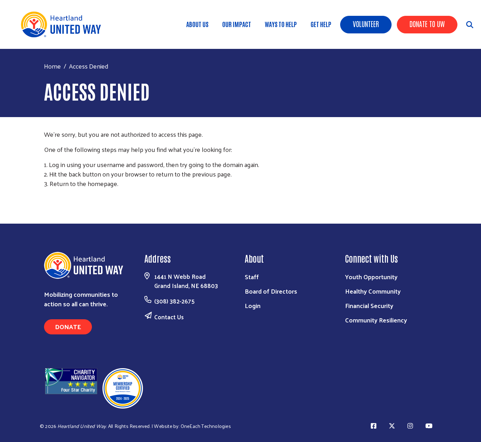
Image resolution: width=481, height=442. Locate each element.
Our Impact (236, 24)
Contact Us (169, 317)
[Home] (63, 24)
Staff (252, 276)
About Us (197, 24)
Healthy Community (373, 291)
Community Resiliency (376, 319)
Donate (68, 326)
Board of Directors (271, 291)
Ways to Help (281, 24)
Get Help (321, 24)
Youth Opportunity (371, 276)
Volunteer (366, 23)
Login (253, 305)
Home (52, 66)
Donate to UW (427, 23)
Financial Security (369, 305)
